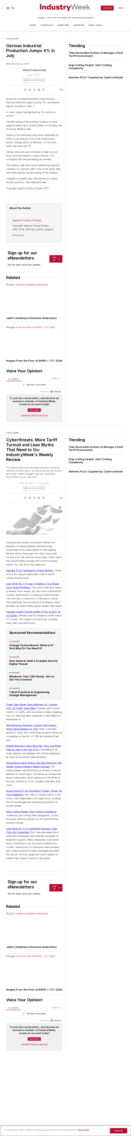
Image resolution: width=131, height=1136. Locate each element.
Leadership (78, 25)
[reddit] (39, 89)
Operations (63, 25)
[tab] (13, 379)
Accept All (118, 1131)
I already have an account (34, 415)
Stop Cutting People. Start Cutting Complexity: (31, 811)
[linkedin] (29, 89)
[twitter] (34, 89)
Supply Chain (95, 25)
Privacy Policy (83, 1130)
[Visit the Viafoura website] (55, 392)
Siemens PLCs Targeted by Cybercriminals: (29, 570)
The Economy (12, 39)
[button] (8, 8)
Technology (46, 25)
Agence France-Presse (34, 70)
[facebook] (25, 89)
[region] (34, 385)
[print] (61, 89)
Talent (32, 25)
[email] (43, 89)
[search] (13, 8)
